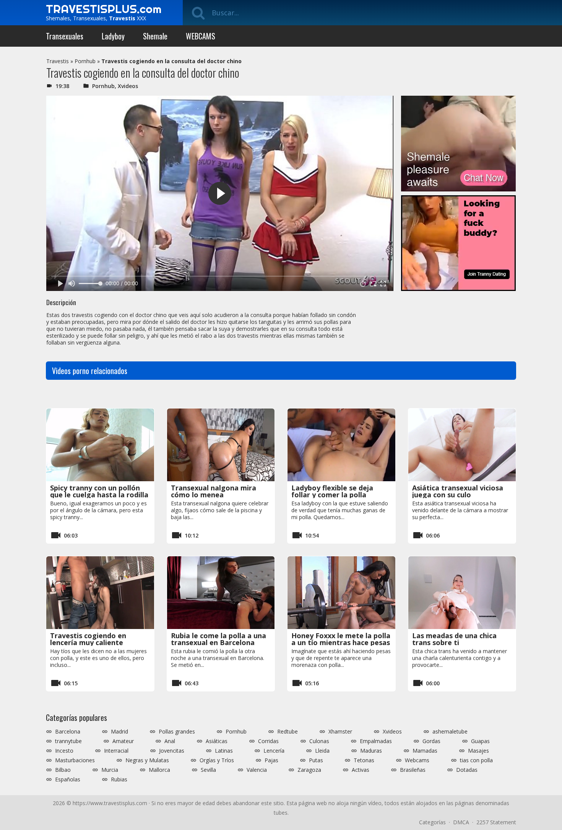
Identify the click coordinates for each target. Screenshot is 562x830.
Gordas (431, 741)
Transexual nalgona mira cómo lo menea (213, 491)
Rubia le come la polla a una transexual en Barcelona (218, 639)
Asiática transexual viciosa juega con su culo (457, 491)
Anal (169, 741)
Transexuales (64, 36)
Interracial (116, 751)
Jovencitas (171, 751)
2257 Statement (496, 822)
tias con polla (476, 760)
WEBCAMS (200, 36)
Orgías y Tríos (217, 760)
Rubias (119, 779)
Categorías (432, 822)
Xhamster (340, 732)
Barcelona (67, 732)
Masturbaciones (75, 760)
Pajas (271, 760)
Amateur (123, 741)
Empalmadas (376, 741)
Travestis (57, 61)
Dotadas (467, 770)
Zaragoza (309, 770)
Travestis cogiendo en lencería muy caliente (88, 639)
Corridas (268, 741)
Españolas (67, 779)
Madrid (119, 732)
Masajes (478, 751)
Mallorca (159, 770)
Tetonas (364, 760)
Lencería (273, 751)
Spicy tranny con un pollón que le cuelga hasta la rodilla (99, 491)
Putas (316, 760)
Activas (360, 770)
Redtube (287, 732)
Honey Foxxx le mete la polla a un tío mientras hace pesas (340, 639)
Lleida (322, 751)
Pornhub (85, 61)
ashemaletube (450, 732)
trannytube (68, 741)
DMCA (461, 822)
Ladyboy (113, 36)
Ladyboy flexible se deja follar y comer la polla (332, 491)
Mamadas (425, 751)
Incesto (64, 751)
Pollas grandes (177, 732)
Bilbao (63, 770)
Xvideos (128, 86)
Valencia (257, 770)
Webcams (417, 760)
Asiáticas (216, 741)
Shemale (155, 36)
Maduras (371, 751)
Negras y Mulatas (147, 760)
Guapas (480, 741)
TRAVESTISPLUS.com (103, 9)
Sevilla (208, 770)
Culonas (319, 741)
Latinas (224, 751)
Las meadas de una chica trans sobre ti (454, 639)
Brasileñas (413, 770)
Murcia (109, 770)
